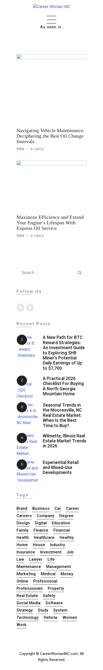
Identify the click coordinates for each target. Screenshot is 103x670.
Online (22, 581)
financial (61, 530)
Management (58, 566)
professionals (29, 588)
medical (48, 573)
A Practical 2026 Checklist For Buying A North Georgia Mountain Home (63, 386)
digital (41, 523)
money (66, 573)
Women (69, 617)
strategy (24, 610)
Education (61, 523)
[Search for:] (51, 272)
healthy (67, 537)
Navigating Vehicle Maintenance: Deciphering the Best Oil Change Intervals (50, 136)
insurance (25, 552)
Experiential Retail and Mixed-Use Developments (60, 467)
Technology (27, 617)
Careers (24, 515)
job (70, 552)
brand (21, 508)
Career (72, 508)
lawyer (35, 559)
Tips (20, 149)
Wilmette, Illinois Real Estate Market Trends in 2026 (64, 441)
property (56, 588)
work (21, 624)
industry (57, 544)
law (20, 559)
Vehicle (51, 617)
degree (66, 515)
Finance (41, 530)
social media (28, 603)
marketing (26, 573)
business (41, 508)
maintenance (28, 566)
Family (22, 530)
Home (22, 544)
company (45, 515)
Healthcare (44, 537)
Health (22, 537)
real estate (27, 595)
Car (57, 508)
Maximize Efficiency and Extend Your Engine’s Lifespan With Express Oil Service (50, 222)
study (43, 610)
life (51, 559)
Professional (45, 581)
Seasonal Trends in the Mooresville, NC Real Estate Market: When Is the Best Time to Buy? (62, 415)
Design (23, 523)
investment (51, 552)
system (60, 610)
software (54, 603)
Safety (49, 595)
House (39, 544)
